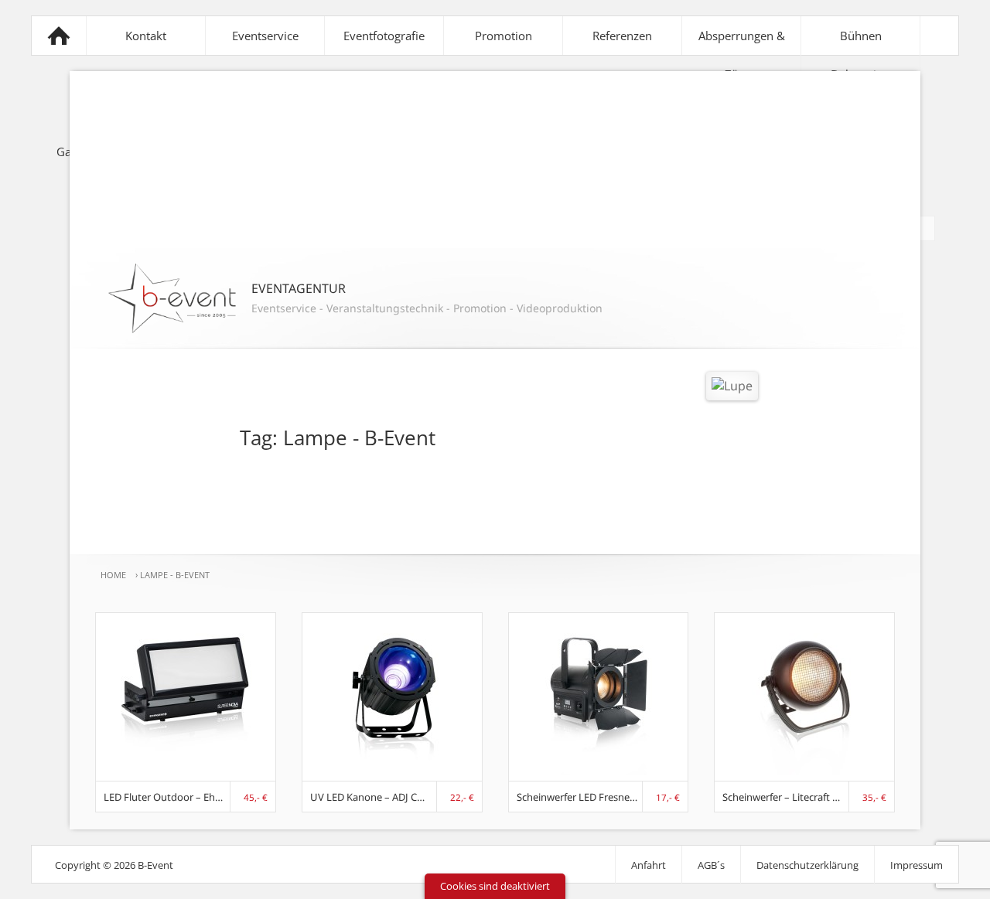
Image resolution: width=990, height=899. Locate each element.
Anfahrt (648, 865)
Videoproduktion (560, 308)
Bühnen (861, 35)
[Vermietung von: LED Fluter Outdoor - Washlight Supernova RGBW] (185, 770)
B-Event (59, 35)
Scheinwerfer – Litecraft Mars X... (785, 797)
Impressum (916, 865)
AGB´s (711, 865)
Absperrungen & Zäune (741, 55)
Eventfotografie (384, 35)
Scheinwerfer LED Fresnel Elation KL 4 (580, 797)
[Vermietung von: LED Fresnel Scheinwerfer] (598, 770)
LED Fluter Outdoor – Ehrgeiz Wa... (167, 797)
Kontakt (145, 35)
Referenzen (622, 35)
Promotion (503, 35)
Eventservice (265, 35)
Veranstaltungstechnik (384, 308)
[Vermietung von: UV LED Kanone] (392, 770)
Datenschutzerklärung (807, 865)
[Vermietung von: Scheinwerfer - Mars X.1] (804, 770)
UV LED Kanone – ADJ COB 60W (373, 797)
